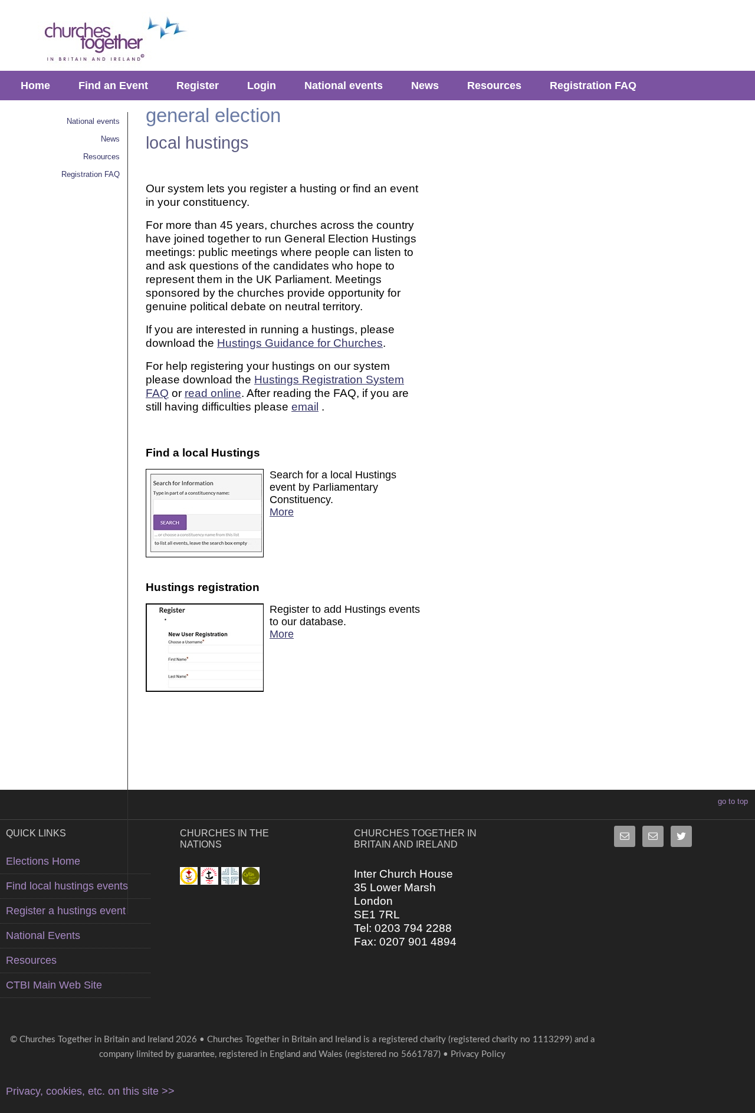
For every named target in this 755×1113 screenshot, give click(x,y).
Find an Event (113, 85)
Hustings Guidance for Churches (300, 342)
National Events (43, 935)
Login (261, 85)
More (282, 512)
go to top (733, 801)
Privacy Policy (478, 1054)
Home (35, 85)
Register (197, 85)
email (305, 406)
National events (343, 85)
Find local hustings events (67, 886)
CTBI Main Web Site (54, 985)
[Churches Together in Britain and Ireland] (110, 39)
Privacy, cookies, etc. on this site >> (90, 1091)
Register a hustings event (66, 911)
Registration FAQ (593, 85)
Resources (494, 85)
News (425, 85)
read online (213, 392)
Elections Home (43, 861)
